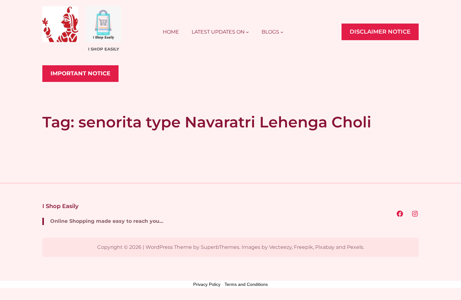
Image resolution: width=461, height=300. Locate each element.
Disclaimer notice (380, 31)
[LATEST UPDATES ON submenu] (247, 32)
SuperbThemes (220, 247)
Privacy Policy (206, 284)
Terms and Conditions (246, 284)
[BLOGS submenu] (281, 32)
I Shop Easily (60, 206)
